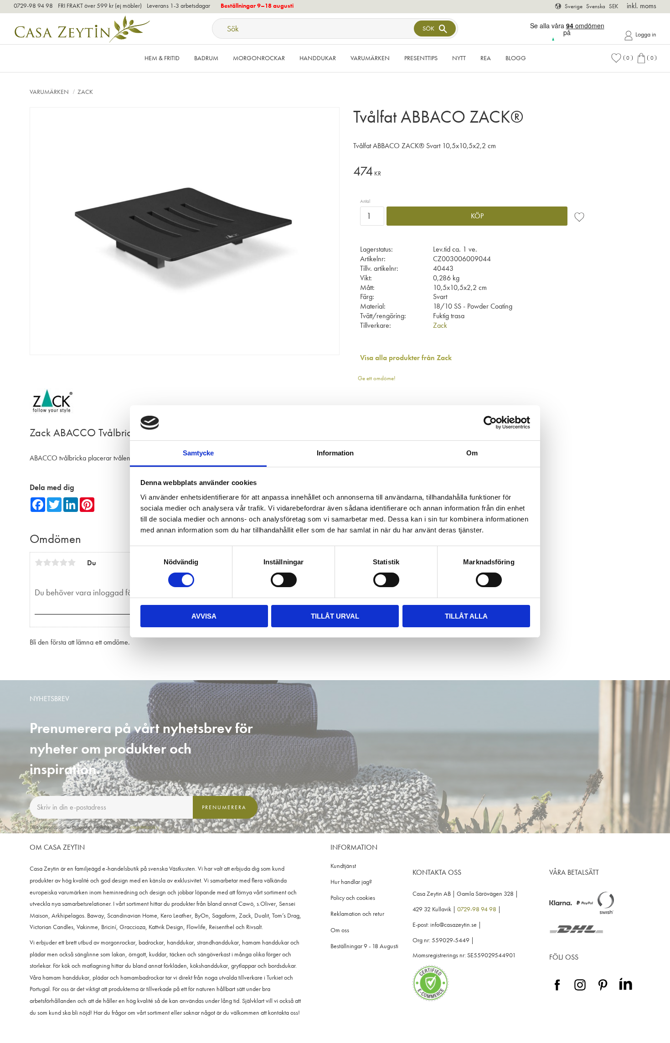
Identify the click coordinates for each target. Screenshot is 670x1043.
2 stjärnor (47, 562)
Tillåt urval (335, 616)
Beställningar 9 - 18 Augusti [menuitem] (364, 946)
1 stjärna (39, 562)
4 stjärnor (63, 562)
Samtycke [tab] (198, 453)
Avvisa (203, 616)
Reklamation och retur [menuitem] (357, 914)
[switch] (284, 580)
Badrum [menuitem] (206, 58)
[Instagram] (580, 991)
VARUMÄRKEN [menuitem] (370, 58)
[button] (621, 58)
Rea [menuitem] (485, 58)
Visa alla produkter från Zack (406, 357)
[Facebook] (557, 991)
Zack (440, 325)
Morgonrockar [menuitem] (259, 58)
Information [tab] (335, 453)
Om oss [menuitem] (339, 930)
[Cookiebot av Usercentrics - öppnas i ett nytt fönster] (490, 422)
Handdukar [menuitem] (317, 58)
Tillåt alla (466, 616)
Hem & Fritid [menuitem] (162, 58)
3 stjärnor (55, 562)
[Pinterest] (603, 991)
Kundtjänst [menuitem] (343, 866)
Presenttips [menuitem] (421, 58)
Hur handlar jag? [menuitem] (351, 882)
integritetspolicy (144, 827)
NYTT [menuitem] (459, 58)
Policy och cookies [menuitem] (352, 898)
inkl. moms (641, 5)
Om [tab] (472, 453)
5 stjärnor (71, 562)
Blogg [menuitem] (515, 58)
